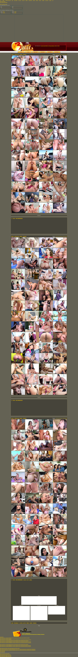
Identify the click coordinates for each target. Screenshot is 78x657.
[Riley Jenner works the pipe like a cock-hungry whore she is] (32, 247)
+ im (52, 0)
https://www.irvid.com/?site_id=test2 (15, 648)
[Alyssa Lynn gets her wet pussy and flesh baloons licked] (46, 513)
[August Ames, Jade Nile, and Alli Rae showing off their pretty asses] (32, 149)
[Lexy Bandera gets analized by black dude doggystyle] (32, 289)
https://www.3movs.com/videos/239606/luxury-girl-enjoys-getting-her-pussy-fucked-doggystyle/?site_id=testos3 (15, 642)
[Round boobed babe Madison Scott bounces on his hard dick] (18, 513)
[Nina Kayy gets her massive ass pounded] (32, 450)
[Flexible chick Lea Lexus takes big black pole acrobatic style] (46, 429)
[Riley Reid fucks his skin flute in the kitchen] (46, 65)
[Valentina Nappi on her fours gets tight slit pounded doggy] (18, 534)
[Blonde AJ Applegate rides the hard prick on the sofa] (60, 170)
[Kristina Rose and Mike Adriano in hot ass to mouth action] (32, 128)
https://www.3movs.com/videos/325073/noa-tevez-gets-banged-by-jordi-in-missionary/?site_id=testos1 (14, 640)
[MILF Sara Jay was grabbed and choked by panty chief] (18, 170)
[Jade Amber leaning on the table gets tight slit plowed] (60, 534)
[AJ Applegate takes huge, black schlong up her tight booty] (46, 310)
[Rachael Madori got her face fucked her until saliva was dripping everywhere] (32, 352)
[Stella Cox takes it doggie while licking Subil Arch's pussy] (46, 460)
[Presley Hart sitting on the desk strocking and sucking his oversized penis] (46, 352)
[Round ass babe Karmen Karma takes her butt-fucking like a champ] (18, 268)
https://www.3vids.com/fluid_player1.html (5, 656)
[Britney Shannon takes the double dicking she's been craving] (18, 429)
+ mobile (3, 0)
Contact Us (23, 633)
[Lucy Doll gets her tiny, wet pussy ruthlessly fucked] (60, 247)
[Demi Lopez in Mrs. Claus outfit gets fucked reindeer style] (18, 576)
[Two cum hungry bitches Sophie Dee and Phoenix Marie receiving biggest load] (18, 86)
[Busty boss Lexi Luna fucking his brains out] (32, 471)
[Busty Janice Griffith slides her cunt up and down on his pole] (60, 107)
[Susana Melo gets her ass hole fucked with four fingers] (32, 555)
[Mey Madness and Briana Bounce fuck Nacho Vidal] (60, 289)
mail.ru (4, 11)
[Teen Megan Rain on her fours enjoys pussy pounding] (32, 534)
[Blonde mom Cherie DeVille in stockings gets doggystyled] (46, 170)
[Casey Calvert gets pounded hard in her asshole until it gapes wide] (60, 555)
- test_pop (19, 0)
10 (66, 54)
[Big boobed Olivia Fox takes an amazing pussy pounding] (18, 471)
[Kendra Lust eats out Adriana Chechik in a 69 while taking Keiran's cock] (60, 576)
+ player (40, 0)
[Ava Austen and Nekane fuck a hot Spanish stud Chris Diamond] (46, 247)
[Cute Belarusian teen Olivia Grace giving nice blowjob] (32, 460)
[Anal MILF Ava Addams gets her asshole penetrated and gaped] (60, 481)
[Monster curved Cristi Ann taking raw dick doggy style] (18, 492)
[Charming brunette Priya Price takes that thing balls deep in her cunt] (18, 128)
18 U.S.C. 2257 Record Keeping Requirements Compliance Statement (33, 634)
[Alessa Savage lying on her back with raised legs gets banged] (60, 65)
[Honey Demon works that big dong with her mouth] (46, 576)
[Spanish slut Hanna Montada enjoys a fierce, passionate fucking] (46, 481)
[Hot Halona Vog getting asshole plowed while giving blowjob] (32, 170)
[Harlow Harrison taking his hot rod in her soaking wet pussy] (46, 149)
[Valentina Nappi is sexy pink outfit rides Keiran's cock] (32, 65)
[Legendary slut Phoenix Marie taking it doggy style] (46, 191)
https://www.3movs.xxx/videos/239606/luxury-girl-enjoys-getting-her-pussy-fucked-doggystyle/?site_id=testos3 (15, 646)
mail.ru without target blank (3, 2)
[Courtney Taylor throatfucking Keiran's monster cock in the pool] (18, 460)
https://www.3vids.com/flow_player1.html (5, 655)
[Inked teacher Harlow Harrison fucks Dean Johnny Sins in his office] (18, 331)
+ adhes (26, 0)
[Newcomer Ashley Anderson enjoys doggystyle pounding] (32, 394)
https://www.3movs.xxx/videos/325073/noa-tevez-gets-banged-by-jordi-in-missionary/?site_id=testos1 (14, 644)
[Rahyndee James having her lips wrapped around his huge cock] (60, 429)
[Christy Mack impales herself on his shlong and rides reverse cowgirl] (46, 492)
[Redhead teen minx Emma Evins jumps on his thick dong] (18, 439)
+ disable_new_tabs (8, 0)
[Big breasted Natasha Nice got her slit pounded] (60, 331)
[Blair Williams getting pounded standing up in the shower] (18, 107)
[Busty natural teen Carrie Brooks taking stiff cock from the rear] (46, 331)
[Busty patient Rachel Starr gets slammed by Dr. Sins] (46, 107)
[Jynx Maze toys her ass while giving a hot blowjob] (32, 576)
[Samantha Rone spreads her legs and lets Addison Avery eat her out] (18, 310)
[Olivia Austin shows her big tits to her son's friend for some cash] (32, 513)
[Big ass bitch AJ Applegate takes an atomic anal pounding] (18, 65)
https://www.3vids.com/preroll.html (4, 653)
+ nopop (50, 0)
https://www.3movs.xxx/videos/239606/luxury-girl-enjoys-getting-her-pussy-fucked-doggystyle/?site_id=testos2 (15, 645)
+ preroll (34, 0)
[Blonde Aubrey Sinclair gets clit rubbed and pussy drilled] (46, 394)
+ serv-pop (46, 0)
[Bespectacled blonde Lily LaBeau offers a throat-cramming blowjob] (18, 450)
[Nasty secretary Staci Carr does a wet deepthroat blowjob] (60, 460)
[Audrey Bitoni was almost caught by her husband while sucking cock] (18, 289)
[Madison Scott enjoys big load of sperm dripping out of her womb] (32, 191)
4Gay (39, 625)
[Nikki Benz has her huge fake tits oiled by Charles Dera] (32, 429)
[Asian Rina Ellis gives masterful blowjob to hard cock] (46, 86)
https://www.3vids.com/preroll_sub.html (5, 654)
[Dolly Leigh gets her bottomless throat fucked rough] (18, 394)
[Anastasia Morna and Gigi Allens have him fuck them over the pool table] (32, 212)
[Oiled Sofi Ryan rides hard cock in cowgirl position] (18, 191)
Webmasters (28, 633)
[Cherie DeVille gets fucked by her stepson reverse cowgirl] (46, 289)
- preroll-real (30, 0)
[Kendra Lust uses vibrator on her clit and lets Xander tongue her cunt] (18, 555)
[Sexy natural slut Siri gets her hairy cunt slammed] (60, 268)
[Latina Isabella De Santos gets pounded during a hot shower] (18, 373)
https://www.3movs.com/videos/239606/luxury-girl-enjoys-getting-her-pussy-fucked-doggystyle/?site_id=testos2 (15, 641)
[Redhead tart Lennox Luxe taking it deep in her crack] (46, 212)
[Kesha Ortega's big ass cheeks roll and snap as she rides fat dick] (60, 212)
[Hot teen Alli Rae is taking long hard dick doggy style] (60, 450)
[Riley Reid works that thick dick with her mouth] (60, 492)
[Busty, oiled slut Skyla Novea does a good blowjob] (46, 439)
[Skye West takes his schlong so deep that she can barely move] (32, 481)
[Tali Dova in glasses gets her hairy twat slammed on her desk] (32, 331)
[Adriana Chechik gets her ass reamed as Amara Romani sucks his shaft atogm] (46, 450)
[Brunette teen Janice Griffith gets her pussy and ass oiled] (60, 191)
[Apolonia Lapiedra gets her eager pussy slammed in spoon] (46, 534)
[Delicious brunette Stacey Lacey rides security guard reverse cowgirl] (32, 268)
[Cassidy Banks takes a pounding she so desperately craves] (60, 310)
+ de (0, 0)
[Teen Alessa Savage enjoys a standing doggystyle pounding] (60, 86)
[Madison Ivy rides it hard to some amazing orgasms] (46, 128)
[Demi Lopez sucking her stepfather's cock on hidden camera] (60, 471)
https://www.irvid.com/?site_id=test (5, 648)
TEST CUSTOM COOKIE (3, 4)
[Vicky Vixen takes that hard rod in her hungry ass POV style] (46, 268)
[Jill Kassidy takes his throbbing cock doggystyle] (60, 149)
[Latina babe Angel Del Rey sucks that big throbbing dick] (46, 555)
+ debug (37, 0)
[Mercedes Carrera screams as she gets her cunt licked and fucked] (32, 439)
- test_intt (23, 0)
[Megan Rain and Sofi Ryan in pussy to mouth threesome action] (32, 86)
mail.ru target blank (2, 1)
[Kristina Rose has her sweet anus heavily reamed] (18, 149)
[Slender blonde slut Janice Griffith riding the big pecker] (18, 481)
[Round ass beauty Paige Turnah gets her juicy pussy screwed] (18, 212)
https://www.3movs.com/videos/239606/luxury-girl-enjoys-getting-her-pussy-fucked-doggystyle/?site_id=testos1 (15, 639)
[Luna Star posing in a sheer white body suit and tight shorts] (32, 373)
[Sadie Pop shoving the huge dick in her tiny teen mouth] (32, 107)
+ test (12, 0)
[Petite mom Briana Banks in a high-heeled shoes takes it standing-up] (18, 352)
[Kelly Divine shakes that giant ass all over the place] (32, 492)
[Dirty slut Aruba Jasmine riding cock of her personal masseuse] (46, 373)
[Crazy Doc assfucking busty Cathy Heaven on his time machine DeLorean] (60, 128)
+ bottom (43, 0)
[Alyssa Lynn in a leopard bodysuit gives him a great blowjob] (32, 310)
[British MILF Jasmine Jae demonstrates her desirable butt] (46, 471)
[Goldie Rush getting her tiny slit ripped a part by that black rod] (60, 394)
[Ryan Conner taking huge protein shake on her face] (60, 439)
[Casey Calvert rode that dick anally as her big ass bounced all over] (60, 373)
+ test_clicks (15, 0)
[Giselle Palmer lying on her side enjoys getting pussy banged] (18, 247)
